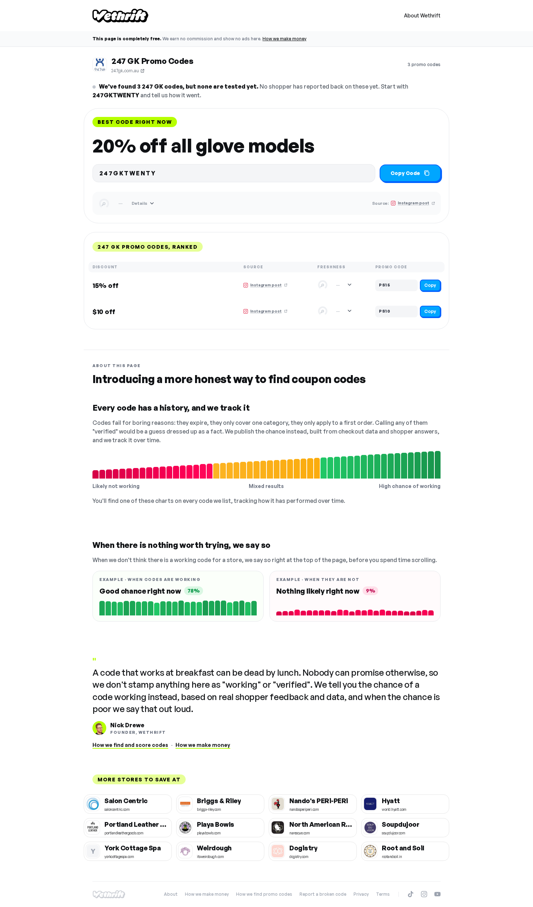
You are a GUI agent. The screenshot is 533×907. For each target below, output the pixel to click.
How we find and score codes (130, 745)
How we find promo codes (264, 894)
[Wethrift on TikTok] (411, 894)
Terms (383, 894)
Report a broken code (322, 894)
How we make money (284, 38)
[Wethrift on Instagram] (424, 894)
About (171, 894)
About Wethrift (422, 15)
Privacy (361, 894)
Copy (430, 285)
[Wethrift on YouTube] (437, 894)
